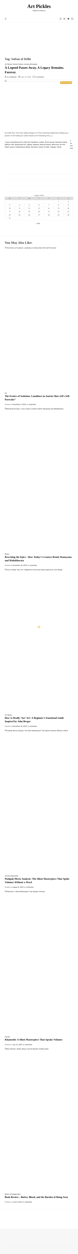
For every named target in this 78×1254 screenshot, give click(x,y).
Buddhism (34, 142)
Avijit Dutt (26, 142)
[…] (51, 136)
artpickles (13, 77)
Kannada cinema (61, 142)
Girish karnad (49, 142)
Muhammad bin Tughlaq (23, 144)
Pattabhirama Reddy (22, 147)
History (20, 64)
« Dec (38, 223)
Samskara (34, 147)
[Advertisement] (39, 36)
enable (41, 142)
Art (6, 64)
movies (26, 64)
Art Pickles (39, 6)
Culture (15, 64)
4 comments (39, 77)
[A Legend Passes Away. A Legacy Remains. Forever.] (39, 81)
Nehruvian (55, 144)
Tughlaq (53, 147)
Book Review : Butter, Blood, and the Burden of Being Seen (36, 1197)
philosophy (33, 64)
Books (10, 64)
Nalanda (36, 144)
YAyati (59, 147)
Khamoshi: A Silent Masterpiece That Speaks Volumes (33, 1039)
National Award (45, 144)
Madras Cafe (9, 144)
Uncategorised (15, 1194)
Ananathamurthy (16, 142)
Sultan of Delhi (44, 147)
